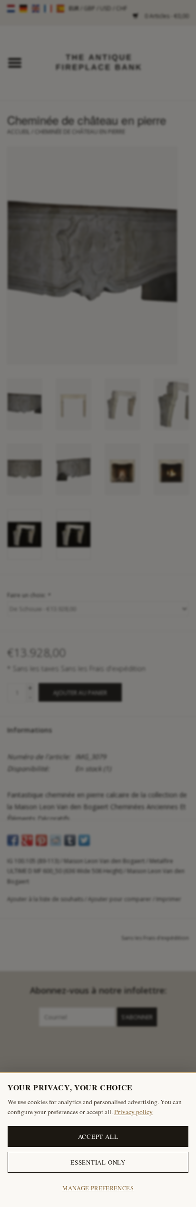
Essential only (98, 1162)
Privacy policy (133, 1111)
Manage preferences (98, 1188)
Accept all (98, 1136)
